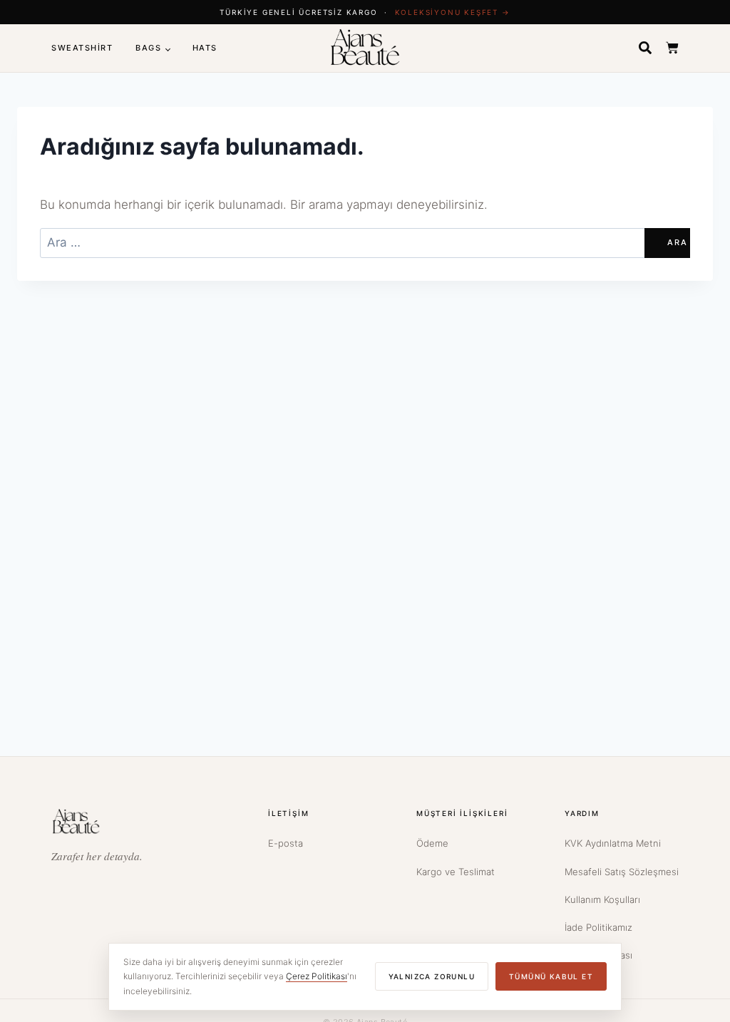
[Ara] (645, 47)
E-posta (285, 843)
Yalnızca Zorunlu (432, 976)
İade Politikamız (598, 927)
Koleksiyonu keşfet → (452, 12)
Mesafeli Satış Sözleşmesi (622, 871)
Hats (204, 48)
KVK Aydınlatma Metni (613, 843)
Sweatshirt (82, 48)
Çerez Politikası (316, 976)
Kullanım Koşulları (602, 899)
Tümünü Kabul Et (551, 976)
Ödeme (432, 843)
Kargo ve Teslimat (455, 871)
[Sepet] (672, 47)
